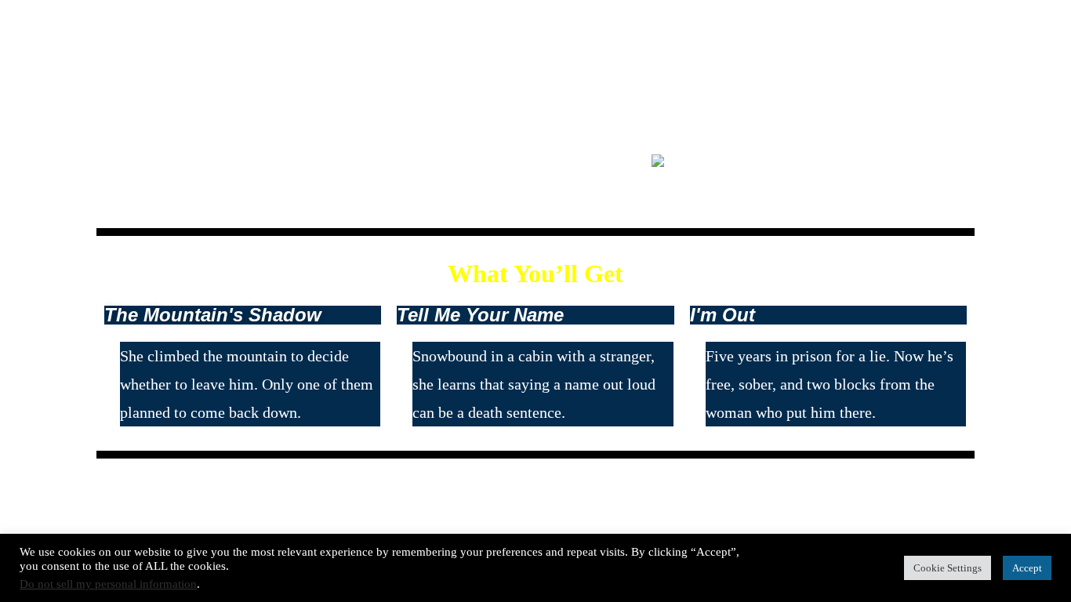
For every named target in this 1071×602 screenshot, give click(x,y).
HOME (535, 484)
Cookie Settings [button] (947, 568)
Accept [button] (1027, 568)
